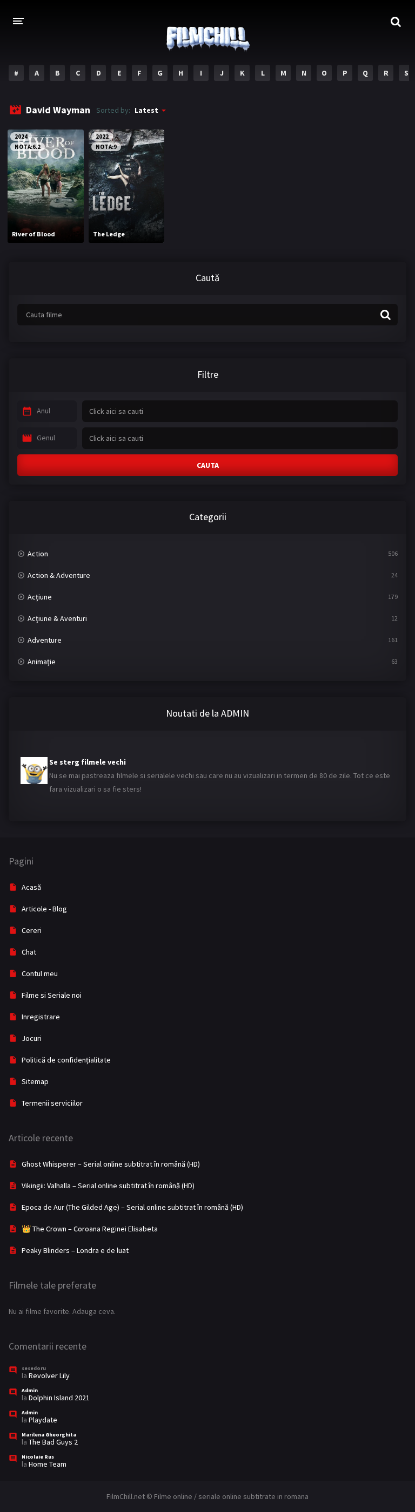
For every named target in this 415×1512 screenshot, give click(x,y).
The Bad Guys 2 (53, 1442)
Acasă (31, 887)
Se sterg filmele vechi (87, 755)
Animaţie (42, 661)
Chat (29, 952)
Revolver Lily (49, 1375)
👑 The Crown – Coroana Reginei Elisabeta (90, 1229)
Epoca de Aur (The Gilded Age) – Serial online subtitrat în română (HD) (132, 1207)
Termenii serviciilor (52, 1103)
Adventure (45, 640)
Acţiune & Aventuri (57, 618)
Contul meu (40, 973)
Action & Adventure (59, 575)
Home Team (47, 1464)
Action (38, 554)
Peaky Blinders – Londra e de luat (75, 1250)
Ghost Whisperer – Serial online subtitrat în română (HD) (111, 1164)
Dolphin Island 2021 (59, 1397)
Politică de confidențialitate (66, 1060)
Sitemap (35, 1081)
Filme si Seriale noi (52, 995)
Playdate (43, 1420)
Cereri (32, 930)
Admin (30, 1390)
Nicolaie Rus (38, 1456)
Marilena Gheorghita (49, 1434)
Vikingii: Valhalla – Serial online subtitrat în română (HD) (108, 1185)
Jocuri (32, 1038)
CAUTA (208, 465)
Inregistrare (41, 1016)
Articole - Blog (44, 909)
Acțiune (40, 597)
